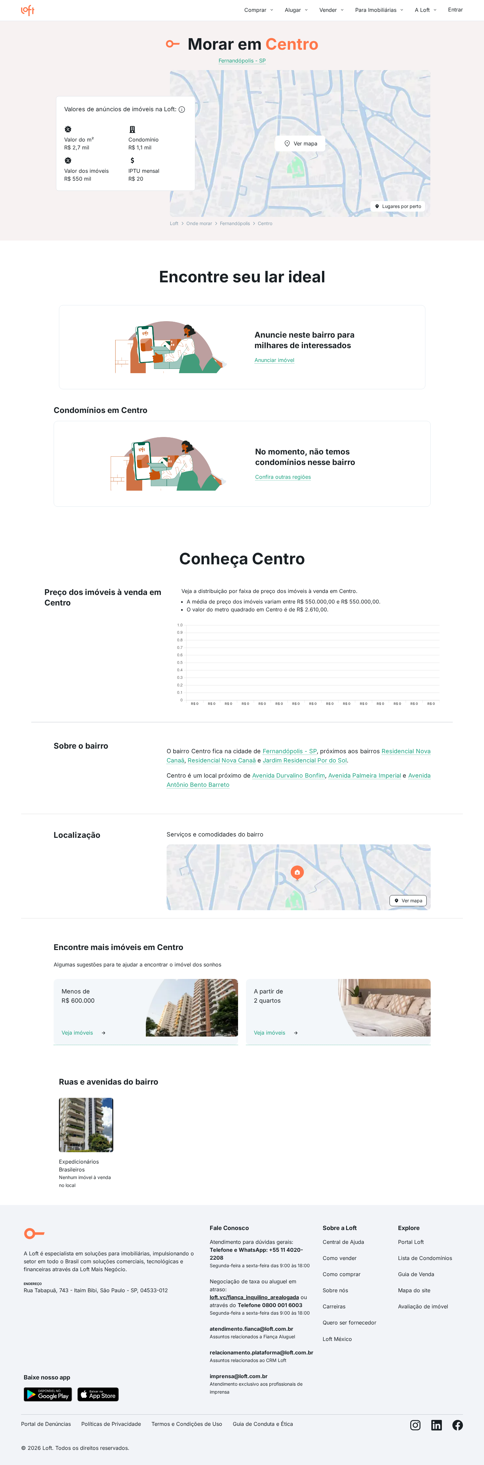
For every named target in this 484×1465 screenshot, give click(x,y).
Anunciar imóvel (274, 360)
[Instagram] (415, 1426)
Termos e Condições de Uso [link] (186, 1424)
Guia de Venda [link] (416, 1274)
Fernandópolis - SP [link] (242, 60)
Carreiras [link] (334, 1306)
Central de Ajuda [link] (343, 1242)
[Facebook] (457, 1426)
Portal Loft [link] (411, 1242)
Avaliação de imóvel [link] (423, 1306)
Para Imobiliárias (375, 10)
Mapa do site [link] (414, 1290)
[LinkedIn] (436, 1426)
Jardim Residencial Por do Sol (305, 760)
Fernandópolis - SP (290, 751)
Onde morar (199, 223)
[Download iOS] (98, 1395)
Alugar (293, 10)
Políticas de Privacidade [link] (111, 1424)
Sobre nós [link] (335, 1290)
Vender (328, 10)
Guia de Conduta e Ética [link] (263, 1424)
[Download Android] (48, 1395)
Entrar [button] (455, 9)
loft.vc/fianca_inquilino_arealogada (254, 1297)
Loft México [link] (337, 1339)
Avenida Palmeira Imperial (364, 775)
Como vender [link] (340, 1258)
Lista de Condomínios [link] (425, 1258)
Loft (174, 223)
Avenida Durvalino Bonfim (288, 775)
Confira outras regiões (283, 477)
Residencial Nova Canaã (222, 760)
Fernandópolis (235, 223)
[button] (299, 877)
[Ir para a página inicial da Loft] (30, 10)
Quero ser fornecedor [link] (349, 1322)
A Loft (422, 10)
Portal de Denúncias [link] (46, 1424)
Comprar (255, 10)
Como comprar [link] (342, 1274)
